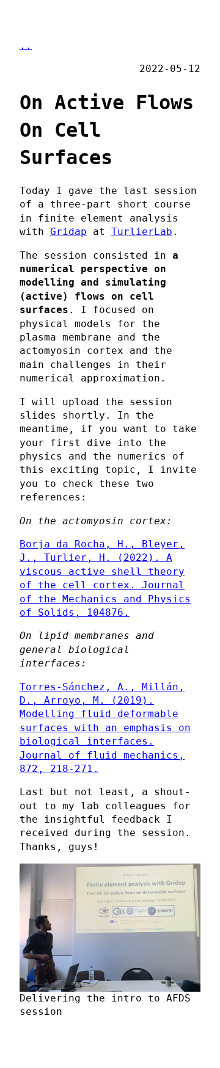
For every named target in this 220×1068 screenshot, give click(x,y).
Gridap (68, 231)
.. (26, 45)
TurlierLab (141, 231)
